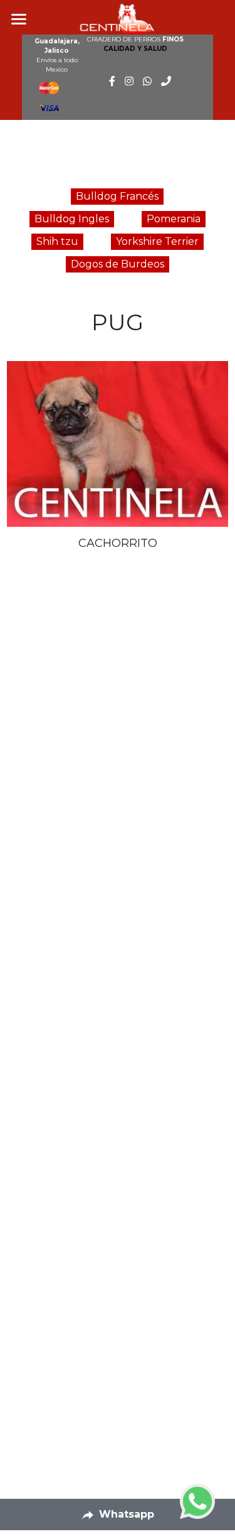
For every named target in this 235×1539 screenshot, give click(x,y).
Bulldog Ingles (71, 219)
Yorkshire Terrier (157, 241)
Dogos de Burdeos (117, 264)
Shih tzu (57, 241)
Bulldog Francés (117, 196)
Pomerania (174, 219)
